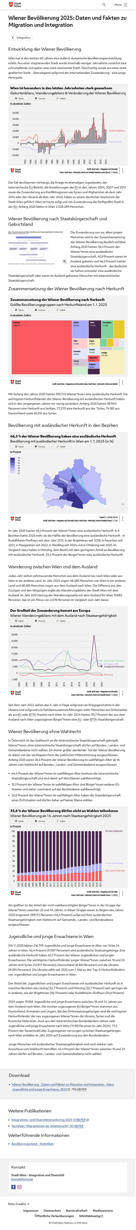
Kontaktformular (22, 1179)
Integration (24, 37)
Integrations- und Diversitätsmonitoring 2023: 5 (49, 1120)
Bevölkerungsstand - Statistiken (33, 1144)
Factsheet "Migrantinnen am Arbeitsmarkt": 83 (48, 1126)
